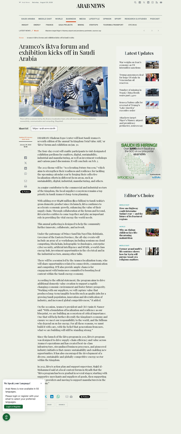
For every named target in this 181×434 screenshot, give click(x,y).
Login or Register (13, 407)
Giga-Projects (65, 25)
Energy (37, 25)
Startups (93, 25)
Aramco (62, 404)
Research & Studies (136, 19)
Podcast (155, 19)
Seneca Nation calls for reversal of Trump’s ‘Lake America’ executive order (131, 106)
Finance (49, 25)
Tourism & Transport (113, 25)
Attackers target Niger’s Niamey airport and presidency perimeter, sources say (74, 31)
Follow (26, 192)
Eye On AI (133, 25)
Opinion (107, 19)
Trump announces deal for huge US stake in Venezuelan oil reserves (131, 78)
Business (71, 19)
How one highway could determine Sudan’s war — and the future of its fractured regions (131, 214)
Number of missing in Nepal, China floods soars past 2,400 (130, 92)
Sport (118, 19)
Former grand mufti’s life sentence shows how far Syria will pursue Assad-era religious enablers (130, 254)
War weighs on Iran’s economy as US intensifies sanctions (130, 65)
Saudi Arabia (28, 19)
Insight (25, 25)
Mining (81, 25)
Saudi (49, 404)
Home (21, 37)
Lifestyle (94, 19)
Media (82, 19)
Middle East (45, 19)
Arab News (26, 2)
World (59, 19)
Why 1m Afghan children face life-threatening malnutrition (128, 233)
